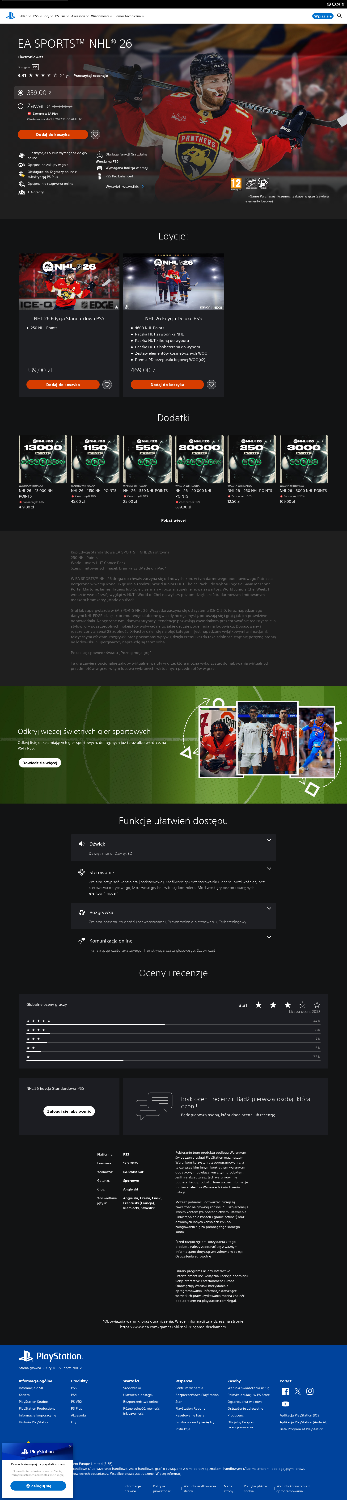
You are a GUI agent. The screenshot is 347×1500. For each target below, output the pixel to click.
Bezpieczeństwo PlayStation (197, 1395)
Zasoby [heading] (234, 1380)
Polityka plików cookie (255, 1488)
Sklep (23, 16)
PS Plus (60, 16)
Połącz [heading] (286, 1380)
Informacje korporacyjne (37, 1415)
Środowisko (132, 1388)
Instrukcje (182, 1429)
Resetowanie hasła (189, 1415)
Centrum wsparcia (189, 1388)
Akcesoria (78, 16)
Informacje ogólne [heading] (35, 1380)
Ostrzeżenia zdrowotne (193, 1256)
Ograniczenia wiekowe (245, 1401)
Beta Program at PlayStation (301, 1429)
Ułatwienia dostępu (138, 1395)
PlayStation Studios (34, 1401)
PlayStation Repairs (190, 1408)
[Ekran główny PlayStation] (11, 16)
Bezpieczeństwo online (141, 1401)
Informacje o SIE (31, 1388)
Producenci (236, 1415)
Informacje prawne (132, 1488)
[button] (69, 1111)
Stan (178, 1401)
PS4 (74, 1395)
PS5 (35, 16)
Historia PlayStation (34, 1422)
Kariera (24, 1395)
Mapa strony (228, 1488)
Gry (46, 16)
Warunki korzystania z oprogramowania (293, 1488)
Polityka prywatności (162, 1488)
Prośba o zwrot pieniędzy (194, 1422)
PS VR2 (76, 1401)
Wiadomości (100, 16)
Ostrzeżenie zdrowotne (245, 1408)
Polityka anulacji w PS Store (249, 1395)
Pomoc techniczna (127, 16)
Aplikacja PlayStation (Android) (303, 1422)
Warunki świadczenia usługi (249, 1388)
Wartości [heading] (131, 1380)
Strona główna (30, 1368)
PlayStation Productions (37, 1408)
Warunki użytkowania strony (199, 1488)
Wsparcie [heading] (183, 1380)
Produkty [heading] (79, 1380)
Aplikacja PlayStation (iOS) (300, 1415)
